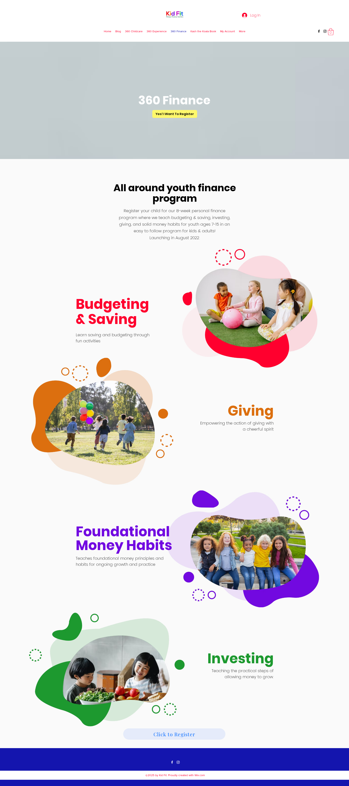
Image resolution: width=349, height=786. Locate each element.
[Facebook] (319, 31)
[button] (331, 31)
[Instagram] (325, 31)
